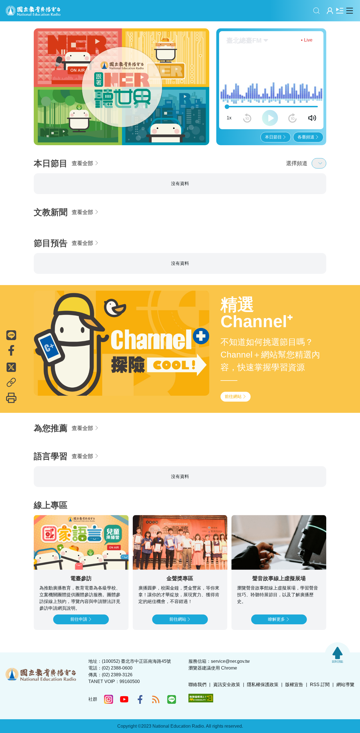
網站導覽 (345, 684)
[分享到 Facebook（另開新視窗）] (11, 350)
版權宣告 (294, 684)
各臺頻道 (306, 119)
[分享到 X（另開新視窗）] (11, 367)
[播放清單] (340, 10)
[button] (94, 121)
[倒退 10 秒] (247, 100)
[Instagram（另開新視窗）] (108, 699)
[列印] (11, 398)
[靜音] (312, 100)
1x (229, 99)
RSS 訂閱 (320, 684)
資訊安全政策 (226, 684)
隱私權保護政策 (262, 684)
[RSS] (155, 699)
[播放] (270, 100)
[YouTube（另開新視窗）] (124, 699)
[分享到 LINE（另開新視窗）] (11, 335)
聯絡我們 (197, 684)
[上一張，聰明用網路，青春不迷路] (42, 77)
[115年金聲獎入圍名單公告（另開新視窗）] (121, 77)
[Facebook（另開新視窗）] (140, 699)
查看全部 (82, 145)
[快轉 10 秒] (292, 100)
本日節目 (273, 119)
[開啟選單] (349, 10)
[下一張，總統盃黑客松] (201, 77)
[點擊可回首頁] (33, 11)
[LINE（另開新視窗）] (171, 699)
